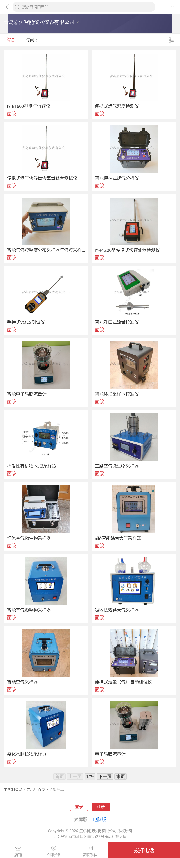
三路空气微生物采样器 (117, 466)
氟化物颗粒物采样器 (27, 754)
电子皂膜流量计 (110, 754)
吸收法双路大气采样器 (117, 610)
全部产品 (56, 789)
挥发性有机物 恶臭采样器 (31, 466)
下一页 (105, 776)
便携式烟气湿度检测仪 (117, 106)
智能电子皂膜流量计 (27, 394)
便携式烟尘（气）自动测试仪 (123, 682)
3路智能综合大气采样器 (118, 538)
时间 (30, 40)
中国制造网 (13, 789)
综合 (10, 40)
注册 (101, 806)
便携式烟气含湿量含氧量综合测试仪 (42, 178)
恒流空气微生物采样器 (29, 538)
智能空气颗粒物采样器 (29, 610)
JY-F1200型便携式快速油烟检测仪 (127, 250)
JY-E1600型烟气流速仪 (28, 106)
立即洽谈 (54, 855)
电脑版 (99, 819)
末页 (120, 776)
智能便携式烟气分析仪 (117, 178)
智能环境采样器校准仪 (117, 394)
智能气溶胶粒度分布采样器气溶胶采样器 (46, 250)
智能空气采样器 (22, 682)
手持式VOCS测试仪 (26, 322)
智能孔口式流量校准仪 (117, 322)
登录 (79, 806)
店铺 (18, 855)
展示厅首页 (35, 789)
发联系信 (90, 855)
